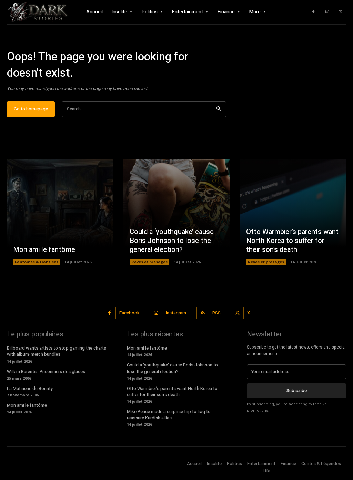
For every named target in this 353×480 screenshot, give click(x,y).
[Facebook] (313, 12)
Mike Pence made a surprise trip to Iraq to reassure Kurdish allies (169, 414)
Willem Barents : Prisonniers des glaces (46, 371)
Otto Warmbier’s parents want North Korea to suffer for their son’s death (292, 241)
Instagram (176, 313)
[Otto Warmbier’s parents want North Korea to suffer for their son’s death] (293, 212)
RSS (216, 313)
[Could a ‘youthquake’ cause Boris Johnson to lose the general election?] (176, 212)
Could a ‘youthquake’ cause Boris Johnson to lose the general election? (172, 241)
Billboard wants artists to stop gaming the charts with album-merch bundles (56, 351)
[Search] (218, 109)
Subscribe (296, 390)
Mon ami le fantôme (44, 250)
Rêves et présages (149, 261)
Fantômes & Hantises (36, 261)
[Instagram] (327, 12)
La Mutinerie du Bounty (30, 388)
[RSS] (202, 313)
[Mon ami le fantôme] (60, 212)
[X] (341, 12)
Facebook (129, 313)
